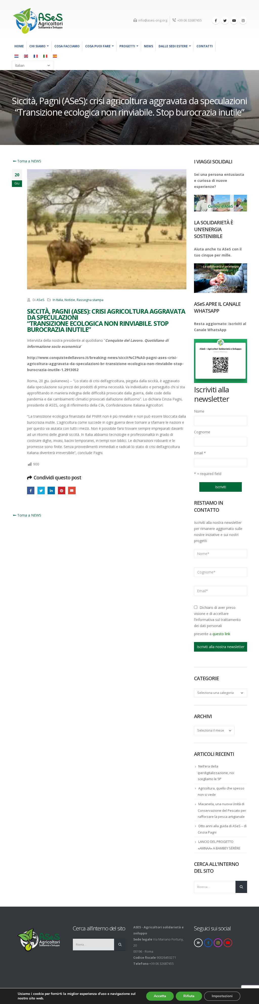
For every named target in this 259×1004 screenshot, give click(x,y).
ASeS (40, 300)
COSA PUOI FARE (98, 46)
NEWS (148, 46)
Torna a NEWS (28, 161)
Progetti (127, 46)
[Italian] (45, 56)
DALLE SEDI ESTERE (173, 46)
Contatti (205, 46)
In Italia (58, 300)
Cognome (202, 432)
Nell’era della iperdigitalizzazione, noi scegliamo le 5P (216, 772)
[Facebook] (216, 20)
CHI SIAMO (37, 46)
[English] (26, 56)
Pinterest (61, 490)
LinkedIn (51, 490)
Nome (199, 411)
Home (19, 46)
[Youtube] (234, 20)
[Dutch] (16, 56)
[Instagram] (243, 20)
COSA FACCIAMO (67, 46)
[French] (36, 56)
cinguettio (41, 490)
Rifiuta (189, 996)
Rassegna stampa (90, 300)
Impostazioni (222, 996)
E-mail (71, 490)
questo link (221, 633)
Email (200, 453)
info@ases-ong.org (152, 20)
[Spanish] (55, 56)
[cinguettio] (225, 20)
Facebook (30, 490)
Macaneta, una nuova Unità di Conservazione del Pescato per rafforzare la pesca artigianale (222, 810)
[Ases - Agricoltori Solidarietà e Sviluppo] (37, 21)
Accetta (160, 996)
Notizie (69, 300)
